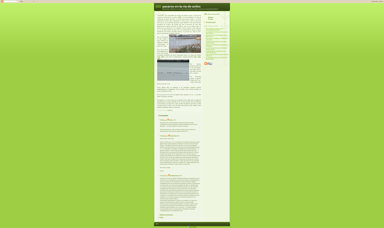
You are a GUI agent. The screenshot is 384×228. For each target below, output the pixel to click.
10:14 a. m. (164, 136)
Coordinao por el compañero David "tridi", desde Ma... (216, 51)
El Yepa (210, 19)
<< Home (160, 217)
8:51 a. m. (164, 120)
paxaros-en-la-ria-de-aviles (181, 6)
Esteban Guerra (174, 175)
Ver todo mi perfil (211, 22)
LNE (179, 17)
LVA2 (199, 57)
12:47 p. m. (164, 175)
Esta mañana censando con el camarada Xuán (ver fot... (214, 29)
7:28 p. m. (170, 110)
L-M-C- (171, 120)
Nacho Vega (173, 136)
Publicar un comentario (166, 214)
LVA (159, 57)
